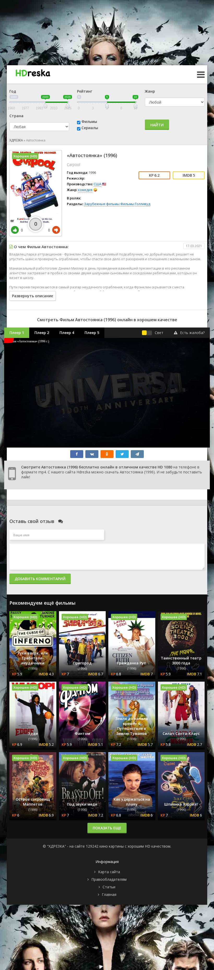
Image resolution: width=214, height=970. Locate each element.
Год (12, 91)
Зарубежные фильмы (102, 203)
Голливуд (142, 203)
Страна (16, 115)
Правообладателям (109, 879)
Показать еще (107, 827)
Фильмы (89, 121)
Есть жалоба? (192, 332)
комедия (85, 189)
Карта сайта (109, 871)
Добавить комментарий (40, 578)
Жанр (150, 91)
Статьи (109, 886)
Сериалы (89, 127)
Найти (157, 124)
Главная (109, 894)
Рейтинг (84, 91)
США (97, 184)
